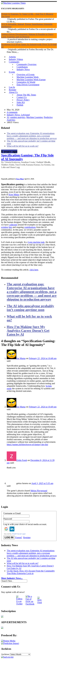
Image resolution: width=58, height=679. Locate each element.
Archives (5, 654)
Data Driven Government (28, 84)
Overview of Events (25, 74)
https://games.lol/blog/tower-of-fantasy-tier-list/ (27, 444)
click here (34, 270)
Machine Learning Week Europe (31, 79)
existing (4, 227)
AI (8, 117)
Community (14, 62)
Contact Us (22, 97)
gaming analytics (17, 117)
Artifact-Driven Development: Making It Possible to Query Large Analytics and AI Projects (27, 35)
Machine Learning (34, 117)
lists (10, 227)
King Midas (14, 194)
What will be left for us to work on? (22, 146)
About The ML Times (26, 95)
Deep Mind (20, 179)
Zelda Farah (21, 460)
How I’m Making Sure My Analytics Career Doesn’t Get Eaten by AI (28, 330)
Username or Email (12, 513)
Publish (20, 105)
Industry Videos (16, 59)
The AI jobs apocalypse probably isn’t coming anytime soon (30, 308)
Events (12, 72)
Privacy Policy (23, 100)
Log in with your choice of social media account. (25, 524)
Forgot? (18, 537)
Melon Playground (39, 490)
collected (13, 224)
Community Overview (27, 64)
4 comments (12, 112)
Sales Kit (21, 102)
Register (12, 90)
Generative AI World (26, 82)
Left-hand (25, 115)
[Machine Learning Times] (13, 3)
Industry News (23, 69)
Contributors (22, 67)
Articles (12, 57)
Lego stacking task (36, 242)
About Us (13, 92)
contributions (30, 227)
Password (7, 519)
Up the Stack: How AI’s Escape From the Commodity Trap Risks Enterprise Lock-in (31, 572)
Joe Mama (20, 358)
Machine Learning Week (28, 77)
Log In (12, 87)
